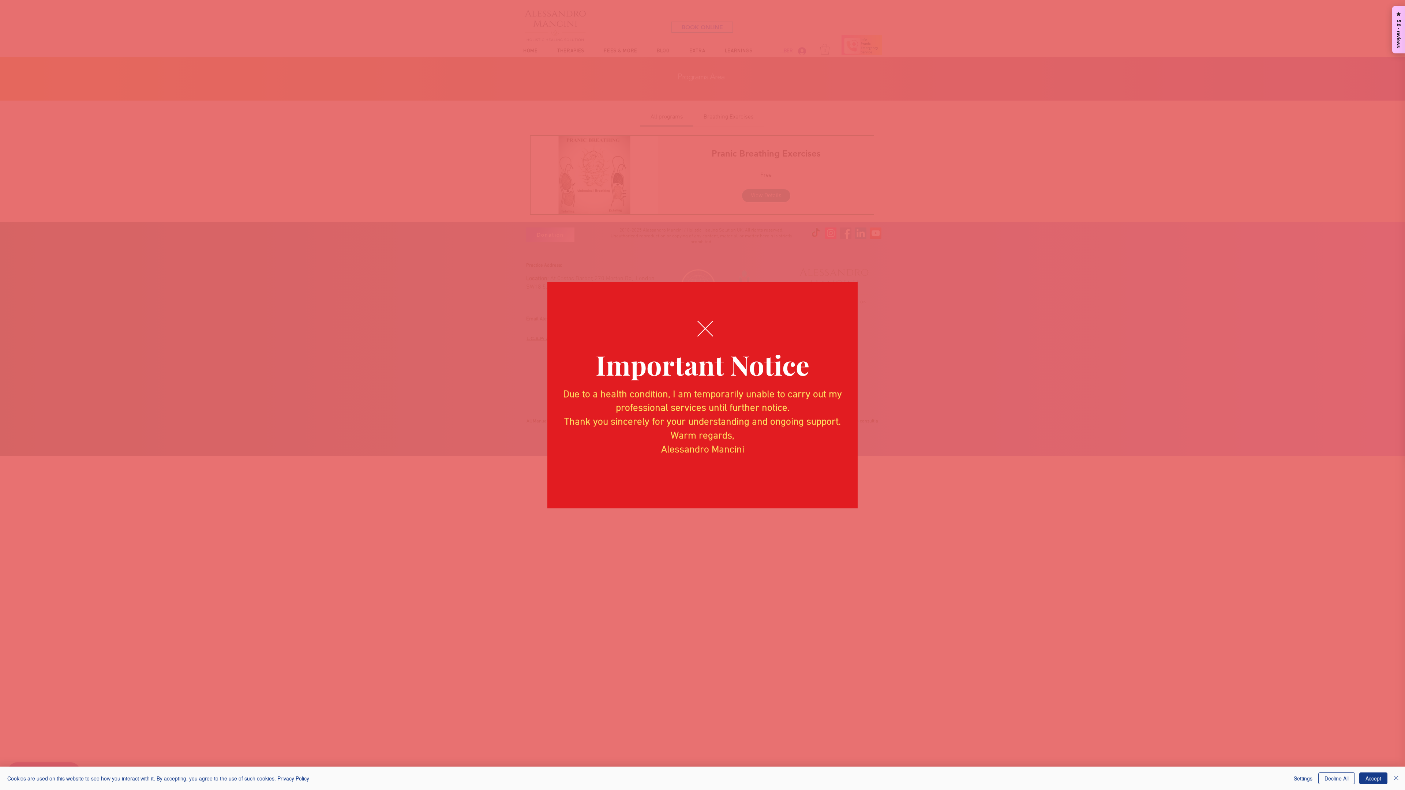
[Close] (1396, 778)
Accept (1373, 778)
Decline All (1337, 778)
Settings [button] (1303, 778)
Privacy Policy (293, 778)
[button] (705, 328)
